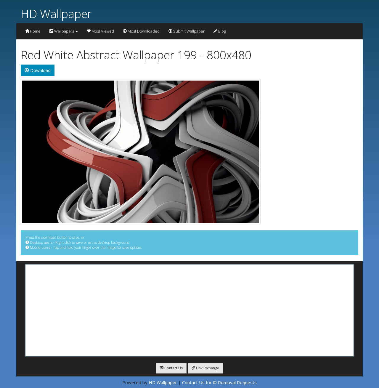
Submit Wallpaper (188, 31)
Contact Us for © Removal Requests (219, 382)
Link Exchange (207, 368)
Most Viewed (102, 31)
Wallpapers (64, 31)
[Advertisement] (189, 310)
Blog (221, 31)
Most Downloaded (143, 31)
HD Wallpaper (56, 13)
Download (40, 70)
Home (35, 31)
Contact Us (173, 368)
